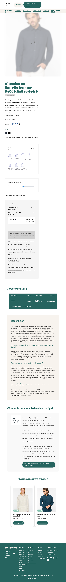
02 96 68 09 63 (51, 554)
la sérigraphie (44, 393)
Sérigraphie (40, 550)
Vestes (30, 558)
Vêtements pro (32, 562)
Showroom (7, 555)
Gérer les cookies (33, 578)
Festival (21, 566)
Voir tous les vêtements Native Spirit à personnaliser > (36, 464)
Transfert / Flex (41, 558)
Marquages (27, 11)
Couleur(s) (8, 130)
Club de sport (22, 556)
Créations (37, 11)
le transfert (28, 395)
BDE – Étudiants (23, 564)
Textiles (18, 11)
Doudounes (31, 560)
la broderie (36, 393)
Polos (29, 552)
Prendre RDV (8, 4)
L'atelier (46, 11)
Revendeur (21, 570)
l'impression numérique (18, 395)
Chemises (30, 554)
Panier (18, 4)
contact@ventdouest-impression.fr (52, 551)
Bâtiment (21, 550)
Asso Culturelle (23, 552)
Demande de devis (55, 11)
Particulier (21, 568)
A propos (7, 551)
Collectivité (22, 558)
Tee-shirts (30, 550)
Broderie (40, 552)
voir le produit (18, 523)
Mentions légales (45, 575)
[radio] (6, 133)
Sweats (30, 556)
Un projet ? (8, 11)
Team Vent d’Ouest (10, 553)
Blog (6, 557)
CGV (52, 575)
